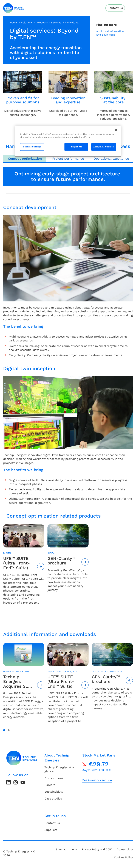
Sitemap (61, 849)
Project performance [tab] (68, 158)
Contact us (115, 8)
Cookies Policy (123, 857)
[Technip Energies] (13, 8)
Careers (49, 785)
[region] (68, 141)
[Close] (116, 130)
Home (13, 22)
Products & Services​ (49, 22)
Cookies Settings (32, 146)
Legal (74, 849)
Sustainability (53, 791)
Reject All (76, 146)
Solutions (26, 22)
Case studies (53, 798)
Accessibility (125, 849)
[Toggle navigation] (130, 8)
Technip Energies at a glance (59, 769)
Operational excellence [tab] (111, 158)
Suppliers (50, 830)
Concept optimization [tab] (25, 158)
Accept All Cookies (103, 146)
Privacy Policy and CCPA (97, 849)
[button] (4, 730)
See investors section (97, 780)
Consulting (71, 22)
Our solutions (53, 778)
